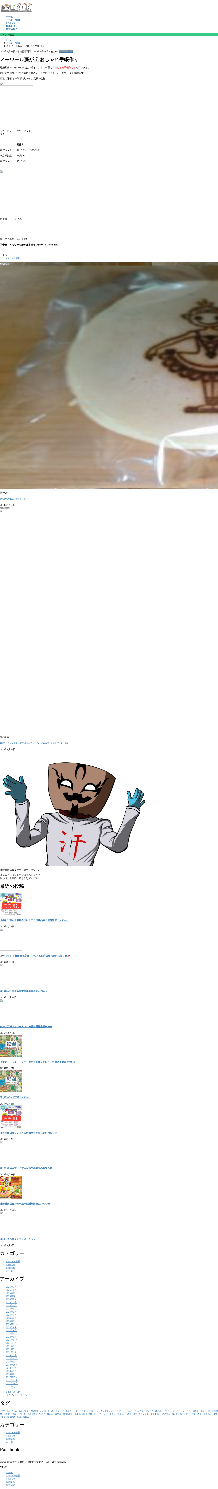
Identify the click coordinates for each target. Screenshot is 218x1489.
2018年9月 (11, 1368)
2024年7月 (11, 1318)
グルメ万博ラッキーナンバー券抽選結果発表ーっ (26, 1026)
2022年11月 (12, 1333)
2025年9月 (11, 1299)
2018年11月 (12, 1361)
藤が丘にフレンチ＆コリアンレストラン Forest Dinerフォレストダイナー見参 (34, 743)
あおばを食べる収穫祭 (28, 1411)
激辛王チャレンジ (141, 1414)
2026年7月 (11, 1287)
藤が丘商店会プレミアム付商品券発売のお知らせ (26, 1168)
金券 (215, 1414)
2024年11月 (12, 1308)
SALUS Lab (12, 1411)
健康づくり (205, 1411)
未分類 (9, 1271)
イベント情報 (66, 51)
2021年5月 (11, 1349)
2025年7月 (11, 1302)
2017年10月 (12, 1383)
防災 (19, 1417)
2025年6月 (11, 1305)
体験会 (195, 1411)
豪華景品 (207, 1414)
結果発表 (166, 1414)
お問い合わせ (13, 1392)
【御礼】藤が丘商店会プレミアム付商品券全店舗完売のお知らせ (34, 920)
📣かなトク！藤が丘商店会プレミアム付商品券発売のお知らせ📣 (35, 955)
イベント (120, 1411)
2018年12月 (12, 1358)
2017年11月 (12, 1380)
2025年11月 (12, 1293)
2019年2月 (11, 1355)
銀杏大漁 (11, 1417)
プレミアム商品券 (153, 1411)
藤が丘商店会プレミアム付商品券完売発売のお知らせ (28, 1133)
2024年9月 (11, 1312)
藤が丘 (175, 1414)
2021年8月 (11, 1346)
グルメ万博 (139, 1411)
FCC (3, 1411)
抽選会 (50, 1414)
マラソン (167, 1411)
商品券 (7, 1414)
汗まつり (111, 1414)
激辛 (129, 1414)
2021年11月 (12, 1340)
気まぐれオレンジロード (85, 1414)
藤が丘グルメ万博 (187, 1414)
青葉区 (26, 1417)
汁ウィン (102, 1414)
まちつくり (80, 1411)
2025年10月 (12, 1296)
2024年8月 (11, 1315)
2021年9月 (11, 1343)
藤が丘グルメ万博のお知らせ (15, 1097)
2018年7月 (11, 1374)
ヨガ (188, 1411)
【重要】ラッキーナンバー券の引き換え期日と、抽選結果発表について (38, 1062)
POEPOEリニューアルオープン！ (14, 499)
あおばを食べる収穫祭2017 (52, 1411)
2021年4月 (11, 1352)
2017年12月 (12, 1377)
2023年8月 (11, 1330)
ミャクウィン (178, 1411)
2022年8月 (11, 1336)
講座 (199, 1414)
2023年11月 (12, 1324)
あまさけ (69, 1411)
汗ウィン (121, 1414)
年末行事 (22, 1414)
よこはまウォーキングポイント (100, 1411)
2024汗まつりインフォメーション (18, 1239)
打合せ (42, 1414)
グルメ (129, 1411)
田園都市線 (155, 1414)
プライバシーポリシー (18, 1395)
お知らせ (10, 1264)
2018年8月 (11, 1371)
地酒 (14, 1414)
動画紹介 (10, 1267)
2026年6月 (11, 1290)
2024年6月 (11, 1321)
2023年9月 (11, 1327)
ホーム (9, 1472)
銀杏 (3, 1417)
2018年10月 (12, 1365)
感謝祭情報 (32, 1414)
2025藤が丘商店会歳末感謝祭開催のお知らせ (23, 991)
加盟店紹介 (12, 1485)
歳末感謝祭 (68, 1414)
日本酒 (58, 1414)
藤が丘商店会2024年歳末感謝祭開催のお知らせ (25, 1203)
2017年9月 (11, 1386)
